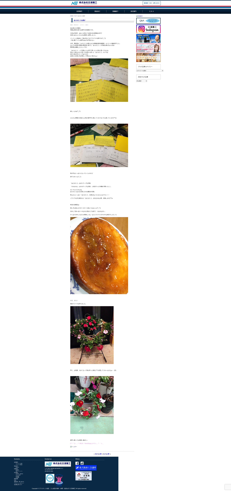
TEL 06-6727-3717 (49, 469)
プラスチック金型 (19, 463)
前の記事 (98, 454)
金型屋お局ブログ (18, 484)
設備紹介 (16, 468)
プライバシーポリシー (19, 483)
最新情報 (16, 478)
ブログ (75, 15)
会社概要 (17, 477)
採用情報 (17, 476)
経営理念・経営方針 (19, 473)
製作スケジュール (19, 471)
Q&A (15, 480)
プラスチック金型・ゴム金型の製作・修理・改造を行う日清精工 (57, 488)
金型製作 (16, 462)
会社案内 (16, 472)
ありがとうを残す (79, 20)
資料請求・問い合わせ (19, 481)
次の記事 (106, 454)
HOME (71, 15)
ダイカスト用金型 (19, 464)
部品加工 (16, 466)
